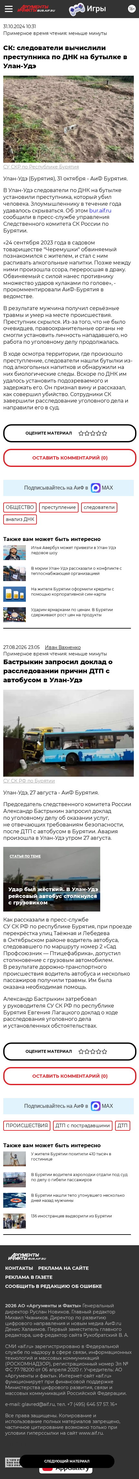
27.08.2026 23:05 (21, 647)
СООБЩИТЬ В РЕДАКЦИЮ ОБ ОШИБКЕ (53, 1286)
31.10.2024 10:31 (19, 26)
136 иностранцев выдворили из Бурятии (71, 1216)
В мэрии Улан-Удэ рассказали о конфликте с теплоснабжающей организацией (76, 571)
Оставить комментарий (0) (70, 458)
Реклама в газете (28, 1277)
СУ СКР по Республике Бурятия (41, 167)
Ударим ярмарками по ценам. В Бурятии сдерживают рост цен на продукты (72, 612)
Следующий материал (67, 1461)
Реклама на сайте (63, 1268)
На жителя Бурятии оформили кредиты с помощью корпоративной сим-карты (72, 592)
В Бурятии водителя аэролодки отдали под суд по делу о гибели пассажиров (79, 1177)
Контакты (19, 1268)
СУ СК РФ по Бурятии (29, 781)
